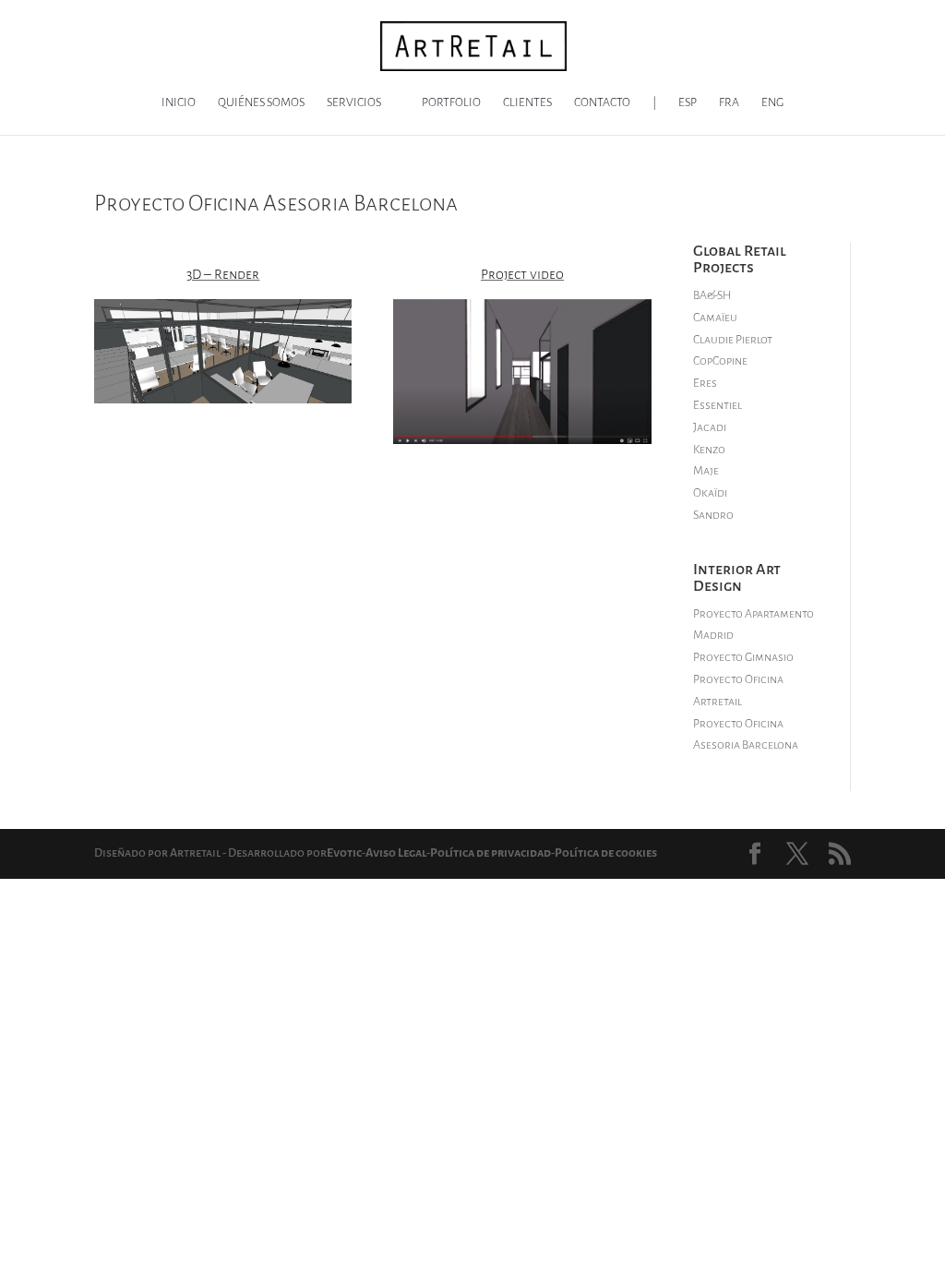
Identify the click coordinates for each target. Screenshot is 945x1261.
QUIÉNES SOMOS (261, 102)
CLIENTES (527, 102)
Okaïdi (710, 492)
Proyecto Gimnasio (743, 657)
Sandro (713, 515)
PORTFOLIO (451, 102)
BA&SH (712, 295)
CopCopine (720, 360)
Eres (705, 383)
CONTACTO (602, 102)
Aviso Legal (395, 853)
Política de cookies (606, 853)
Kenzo (709, 449)
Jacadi (709, 427)
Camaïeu (715, 317)
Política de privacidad (490, 853)
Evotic (344, 853)
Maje (706, 470)
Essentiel (717, 405)
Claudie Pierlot (732, 339)
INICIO (178, 102)
